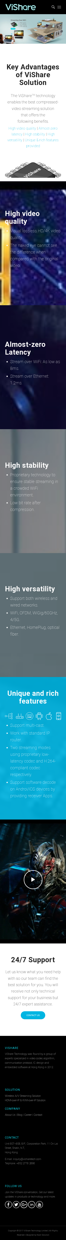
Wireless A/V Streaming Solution (23, 1095)
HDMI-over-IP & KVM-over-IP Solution (25, 1100)
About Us (10, 1114)
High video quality (22, 128)
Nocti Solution (43, 1235)
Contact (38, 1114)
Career (28, 1114)
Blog (19, 1114)
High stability (35, 134)
